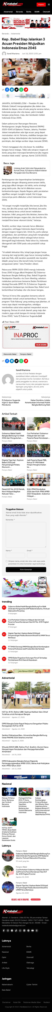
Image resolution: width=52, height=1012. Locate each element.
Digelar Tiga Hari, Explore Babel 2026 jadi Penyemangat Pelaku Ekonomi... (12, 463)
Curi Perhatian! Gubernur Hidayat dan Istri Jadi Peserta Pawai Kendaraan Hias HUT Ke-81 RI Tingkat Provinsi (28, 622)
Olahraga (30, 962)
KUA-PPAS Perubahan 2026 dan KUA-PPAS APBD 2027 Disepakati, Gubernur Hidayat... (38, 492)
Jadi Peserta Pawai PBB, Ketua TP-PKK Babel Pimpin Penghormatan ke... (37, 463)
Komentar (10, 520)
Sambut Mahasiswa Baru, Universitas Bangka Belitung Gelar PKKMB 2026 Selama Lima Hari (24, 736)
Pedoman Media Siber (32, 1002)
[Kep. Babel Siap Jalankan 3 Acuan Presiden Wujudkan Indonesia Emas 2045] (26, 85)
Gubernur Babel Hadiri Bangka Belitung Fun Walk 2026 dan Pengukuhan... (13, 435)
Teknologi (30, 968)
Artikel (4, 962)
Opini (4, 957)
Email (30, 550)
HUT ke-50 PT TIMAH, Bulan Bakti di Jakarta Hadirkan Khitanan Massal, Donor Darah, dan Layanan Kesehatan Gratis (9, 834)
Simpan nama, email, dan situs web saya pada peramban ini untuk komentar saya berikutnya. (26, 562)
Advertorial (8, 12)
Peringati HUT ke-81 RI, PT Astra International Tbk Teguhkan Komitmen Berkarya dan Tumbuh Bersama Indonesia (25, 805)
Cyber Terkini (31, 984)
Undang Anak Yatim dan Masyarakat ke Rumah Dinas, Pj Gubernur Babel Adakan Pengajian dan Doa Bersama (30, 170)
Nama (9, 550)
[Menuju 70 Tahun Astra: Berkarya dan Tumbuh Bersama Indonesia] (9, 795)
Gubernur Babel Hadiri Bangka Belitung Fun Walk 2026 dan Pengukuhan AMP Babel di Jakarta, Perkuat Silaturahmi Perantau (29, 608)
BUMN (37, 12)
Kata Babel (6, 990)
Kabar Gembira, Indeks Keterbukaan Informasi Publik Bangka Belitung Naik (37, 402)
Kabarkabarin (7, 984)
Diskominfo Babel (10, 354)
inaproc (41, 4)
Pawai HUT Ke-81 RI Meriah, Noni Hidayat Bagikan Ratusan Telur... (13, 491)
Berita (28, 12)
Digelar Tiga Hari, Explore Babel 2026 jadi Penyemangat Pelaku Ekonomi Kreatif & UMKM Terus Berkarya (29, 635)
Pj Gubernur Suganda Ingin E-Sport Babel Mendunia (11, 402)
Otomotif (46, 12)
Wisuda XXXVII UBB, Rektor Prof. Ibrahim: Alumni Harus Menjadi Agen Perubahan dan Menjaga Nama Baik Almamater (25, 749)
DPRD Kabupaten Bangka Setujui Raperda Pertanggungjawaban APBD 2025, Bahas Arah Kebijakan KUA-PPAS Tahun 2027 (26, 763)
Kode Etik (17, 1002)
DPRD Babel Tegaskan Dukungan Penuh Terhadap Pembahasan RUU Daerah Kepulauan (27, 659)
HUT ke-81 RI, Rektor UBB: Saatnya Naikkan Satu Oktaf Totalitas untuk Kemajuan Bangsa (25, 713)
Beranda (19, 12)
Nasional (5, 952)
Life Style (5, 968)
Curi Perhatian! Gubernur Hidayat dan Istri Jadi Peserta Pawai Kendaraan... (38, 435)
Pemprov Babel (25, 354)
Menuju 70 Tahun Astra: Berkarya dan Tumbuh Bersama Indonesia (8, 802)
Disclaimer (6, 1002)
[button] (26, 90)
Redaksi (47, 1002)
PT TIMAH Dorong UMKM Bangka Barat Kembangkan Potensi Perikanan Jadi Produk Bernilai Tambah (28, 648)
